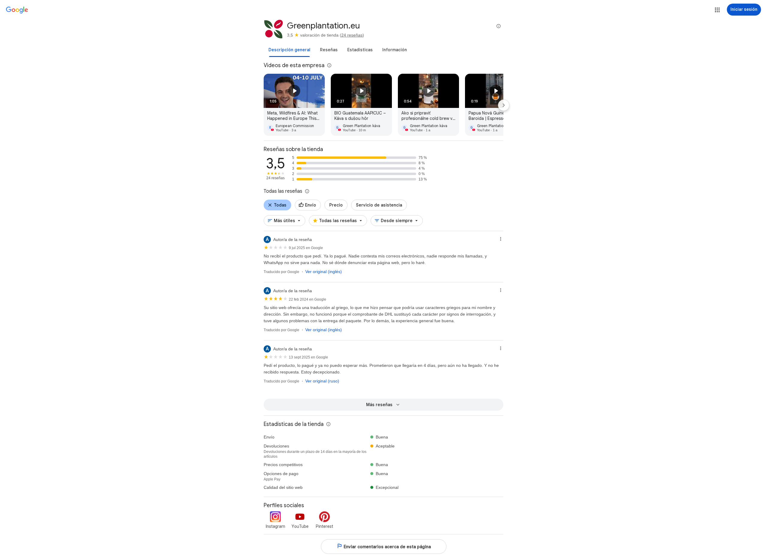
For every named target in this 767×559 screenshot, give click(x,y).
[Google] (17, 10)
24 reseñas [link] (352, 35)
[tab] (289, 50)
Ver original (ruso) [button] (322, 381)
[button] (717, 10)
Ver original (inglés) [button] (323, 271)
